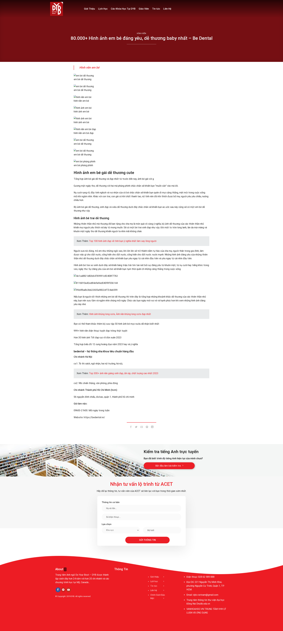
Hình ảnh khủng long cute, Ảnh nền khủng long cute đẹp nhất (120, 314)
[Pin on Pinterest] (146, 427)
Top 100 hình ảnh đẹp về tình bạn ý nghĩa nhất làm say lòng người (122, 241)
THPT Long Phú (64, 609)
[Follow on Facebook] (58, 589)
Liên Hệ (167, 8)
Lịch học (154, 581)
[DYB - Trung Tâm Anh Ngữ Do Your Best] (65, 9)
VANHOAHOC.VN (195, 609)
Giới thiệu (154, 577)
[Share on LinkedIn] (152, 427)
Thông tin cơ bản (111, 502)
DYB (72, 596)
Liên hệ (153, 590)
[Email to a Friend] (141, 427)
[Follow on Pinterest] (63, 589)
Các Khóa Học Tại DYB (123, 8)
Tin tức (156, 8)
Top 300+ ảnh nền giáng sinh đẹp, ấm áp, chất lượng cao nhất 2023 (123, 373)
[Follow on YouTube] (68, 589)
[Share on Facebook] (131, 427)
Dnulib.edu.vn (203, 603)
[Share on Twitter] (136, 427)
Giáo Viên (144, 8)
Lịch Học (103, 8)
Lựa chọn (106, 524)
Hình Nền (141, 33)
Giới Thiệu (89, 8)
